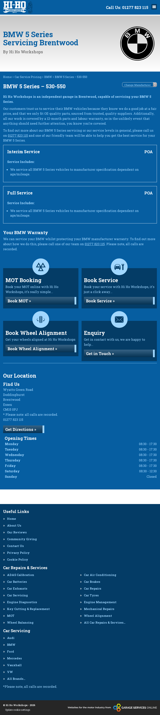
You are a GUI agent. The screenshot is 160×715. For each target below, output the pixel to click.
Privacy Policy (18, 552)
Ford (10, 651)
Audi (10, 637)
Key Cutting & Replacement (28, 608)
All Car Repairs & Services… (104, 622)
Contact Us (15, 545)
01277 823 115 (127, 7)
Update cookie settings (17, 709)
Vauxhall (14, 665)
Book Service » (100, 300)
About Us (14, 525)
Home (11, 518)
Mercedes (14, 658)
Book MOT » (19, 300)
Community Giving (22, 539)
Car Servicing (17, 595)
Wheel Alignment (98, 615)
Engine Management (100, 602)
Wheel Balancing (20, 622)
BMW (11, 644)
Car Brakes (92, 581)
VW (10, 671)
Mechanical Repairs (99, 608)
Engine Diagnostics (22, 602)
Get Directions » (20, 429)
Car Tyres (91, 595)
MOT (10, 615)
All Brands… (16, 678)
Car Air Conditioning (100, 574)
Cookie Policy (17, 559)
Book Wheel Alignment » (32, 348)
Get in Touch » (100, 353)
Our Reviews (17, 532)
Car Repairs (92, 588)
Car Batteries (17, 581)
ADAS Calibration (20, 574)
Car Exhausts (17, 588)
